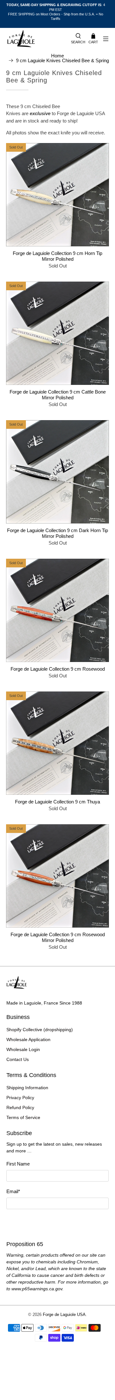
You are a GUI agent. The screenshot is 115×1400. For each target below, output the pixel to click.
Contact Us (17, 1059)
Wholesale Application (28, 1039)
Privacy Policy (20, 1097)
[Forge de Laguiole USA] (35, 39)
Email (13, 1191)
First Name (18, 1164)
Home (57, 55)
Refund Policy (20, 1107)
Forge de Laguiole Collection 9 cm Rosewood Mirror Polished (58, 937)
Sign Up (57, 1221)
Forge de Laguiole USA (64, 1314)
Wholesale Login (23, 1049)
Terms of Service (23, 1117)
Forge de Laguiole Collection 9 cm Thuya (57, 801)
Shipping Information (27, 1087)
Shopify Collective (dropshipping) (39, 1029)
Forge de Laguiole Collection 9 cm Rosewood (58, 669)
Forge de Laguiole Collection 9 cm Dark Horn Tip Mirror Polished (57, 533)
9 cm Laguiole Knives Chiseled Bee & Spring (62, 60)
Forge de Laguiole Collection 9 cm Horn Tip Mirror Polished (57, 256)
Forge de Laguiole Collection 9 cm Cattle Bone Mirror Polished (58, 394)
